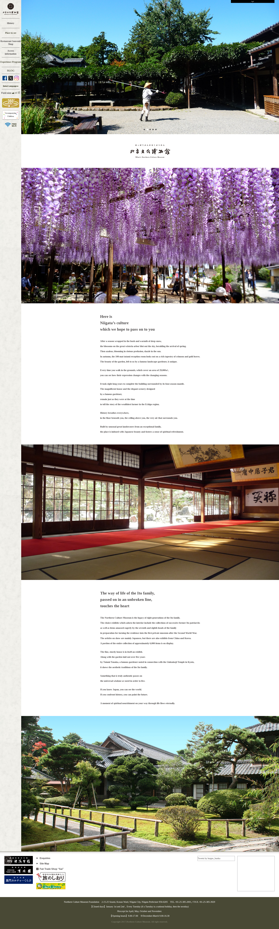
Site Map (44, 863)
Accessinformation (10, 52)
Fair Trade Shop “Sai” (52, 869)
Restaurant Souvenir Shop (10, 42)
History (10, 23)
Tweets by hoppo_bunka (209, 858)
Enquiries (45, 858)
